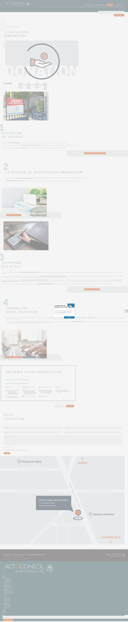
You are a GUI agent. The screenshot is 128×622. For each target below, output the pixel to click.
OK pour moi (69, 317)
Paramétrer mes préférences (58, 317)
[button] (2, 617)
